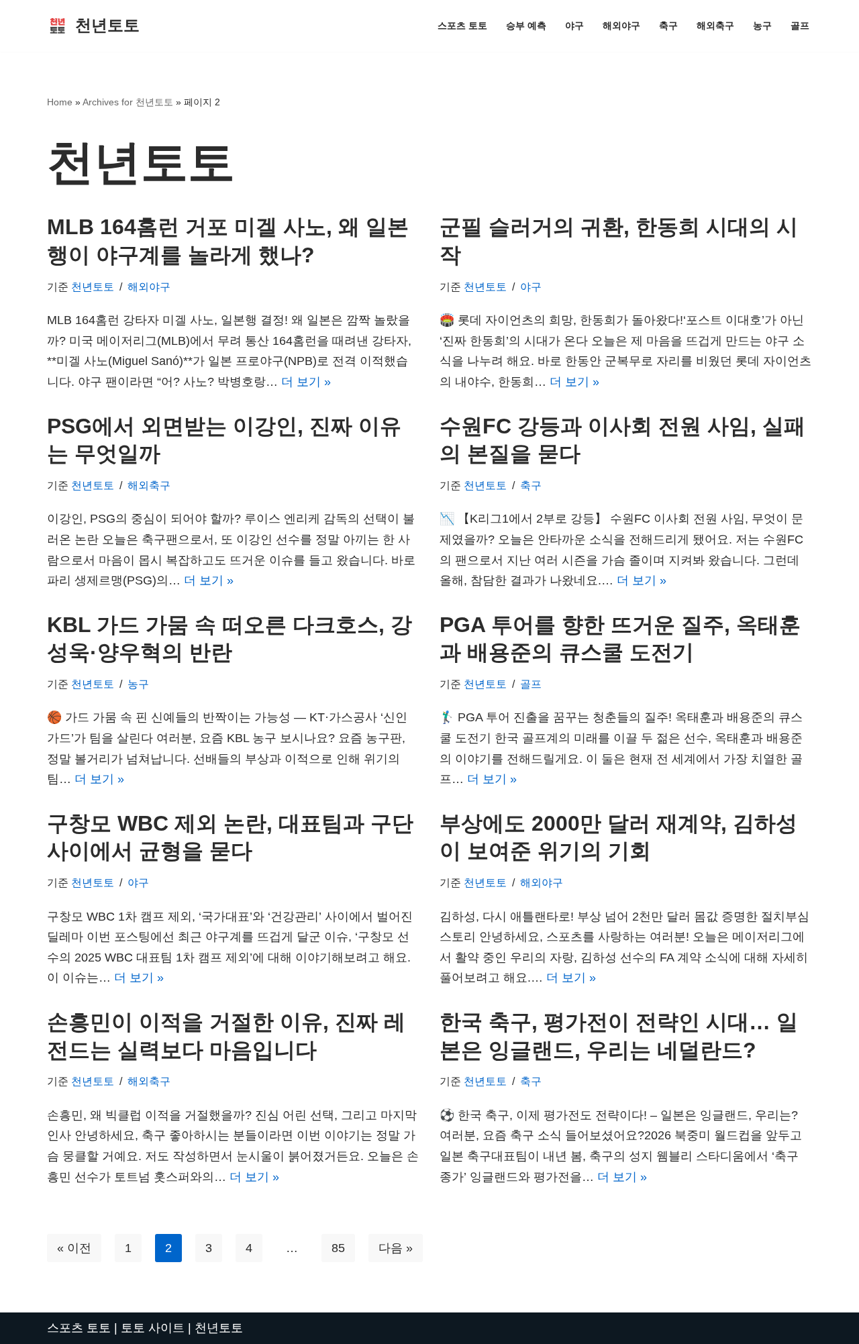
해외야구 (621, 25)
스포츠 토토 (462, 25)
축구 (668, 25)
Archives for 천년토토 (128, 102)
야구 (574, 25)
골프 (800, 25)
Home (59, 102)
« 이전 (74, 1248)
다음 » (395, 1248)
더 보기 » (306, 382)
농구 (762, 25)
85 (338, 1248)
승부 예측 (526, 25)
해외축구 (715, 25)
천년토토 (92, 286)
